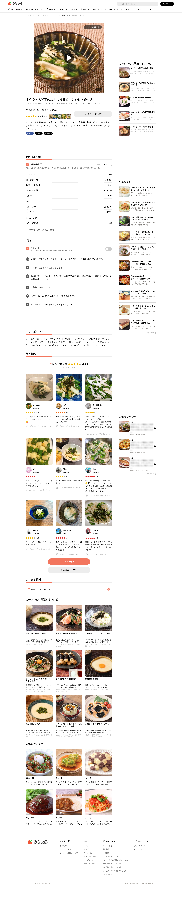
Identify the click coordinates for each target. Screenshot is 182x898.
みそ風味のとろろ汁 (34, 724)
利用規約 (106, 853)
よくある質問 (107, 874)
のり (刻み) (32, 223)
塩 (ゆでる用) (32, 190)
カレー (59, 817)
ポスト (40, 133)
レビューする (69, 562)
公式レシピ (74, 9)
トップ (86, 846)
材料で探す (64, 846)
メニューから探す (66, 849)
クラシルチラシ (139, 846)
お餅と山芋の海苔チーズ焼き (97, 724)
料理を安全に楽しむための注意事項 (41, 230)
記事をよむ (85, 9)
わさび (30, 212)
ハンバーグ (31, 817)
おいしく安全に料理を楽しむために (115, 860)
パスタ (88, 817)
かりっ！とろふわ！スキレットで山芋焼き (39, 680)
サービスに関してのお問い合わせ (115, 871)
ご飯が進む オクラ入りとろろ (97, 633)
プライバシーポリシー (111, 856)
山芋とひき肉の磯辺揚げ (66, 679)
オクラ (29, 174)
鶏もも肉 (30, 778)
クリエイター (126, 9)
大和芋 (29, 195)
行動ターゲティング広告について (115, 864)
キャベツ (60, 778)
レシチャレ (138, 849)
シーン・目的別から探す (69, 853)
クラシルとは (107, 846)
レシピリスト (88, 849)
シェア (31, 133)
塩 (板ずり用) (32, 180)
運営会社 (106, 849)
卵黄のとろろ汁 (91, 679)
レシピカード (97, 9)
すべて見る (151, 333)
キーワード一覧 (89, 864)
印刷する (49, 133)
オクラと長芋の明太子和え (67, 633)
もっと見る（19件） (69, 570)
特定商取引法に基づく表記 (112, 867)
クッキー (89, 778)
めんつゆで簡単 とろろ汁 (36, 633)
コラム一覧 (88, 853)
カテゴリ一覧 (88, 860)
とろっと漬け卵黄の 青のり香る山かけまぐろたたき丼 (69, 725)
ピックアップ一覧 (90, 856)
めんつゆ (31, 206)
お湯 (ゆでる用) (33, 185)
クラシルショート (111, 9)
